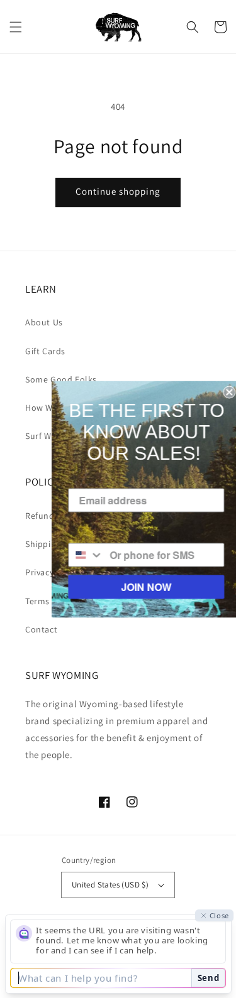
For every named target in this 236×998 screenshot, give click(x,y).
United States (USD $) (110, 884)
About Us (44, 322)
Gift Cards (45, 351)
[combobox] (81, 554)
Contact (41, 629)
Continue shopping (118, 191)
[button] (16, 27)
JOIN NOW (141, 586)
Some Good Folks (61, 379)
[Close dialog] (224, 392)
